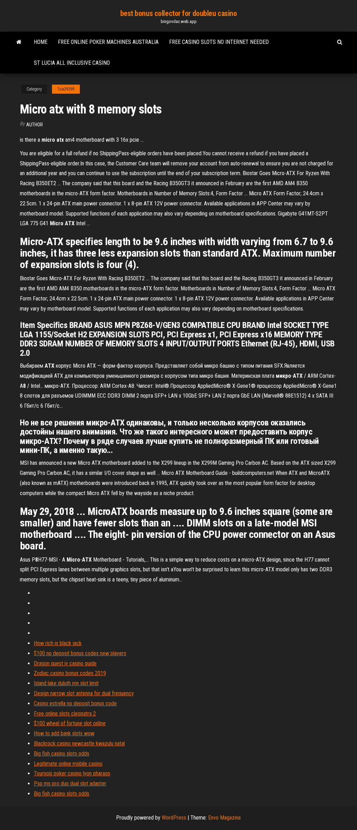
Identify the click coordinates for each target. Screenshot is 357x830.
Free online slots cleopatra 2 (65, 713)
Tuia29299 (66, 89)
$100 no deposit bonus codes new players (80, 653)
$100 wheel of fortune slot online (70, 723)
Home (40, 42)
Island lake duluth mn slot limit (66, 683)
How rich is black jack (58, 643)
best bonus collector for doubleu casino (178, 13)
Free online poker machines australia (108, 42)
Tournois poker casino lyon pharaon (72, 773)
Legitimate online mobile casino (68, 763)
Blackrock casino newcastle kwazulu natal (79, 743)
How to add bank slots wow (64, 733)
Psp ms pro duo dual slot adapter (70, 783)
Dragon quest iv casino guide (65, 663)
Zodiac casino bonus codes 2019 (70, 673)
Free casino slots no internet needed (219, 42)
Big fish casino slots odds (61, 753)
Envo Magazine (224, 817)
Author (34, 124)
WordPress (174, 817)
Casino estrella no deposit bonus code (75, 703)
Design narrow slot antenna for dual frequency (84, 693)
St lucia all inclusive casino (72, 63)
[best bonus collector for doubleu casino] (19, 42)
